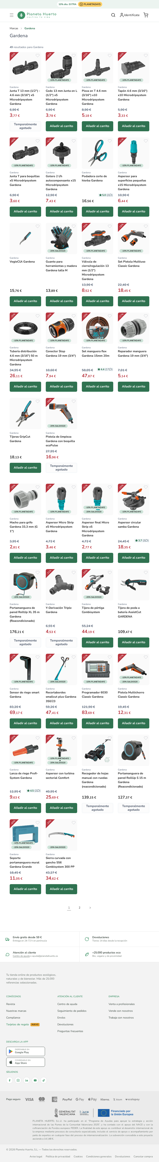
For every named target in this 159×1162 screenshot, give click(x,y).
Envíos (61, 1017)
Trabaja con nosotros (121, 1017)
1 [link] (69, 908)
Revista (10, 1004)
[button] (11, 15)
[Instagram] (18, 1080)
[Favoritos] (37, 55)
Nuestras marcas (16, 1011)
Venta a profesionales (122, 1004)
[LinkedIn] (26, 1080)
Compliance (13, 1017)
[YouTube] (35, 1080)
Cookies (78, 1156)
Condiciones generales (98, 1156)
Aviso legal (36, 1156)
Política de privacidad (58, 1156)
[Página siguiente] (90, 907)
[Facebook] (9, 1080)
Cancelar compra (143, 1156)
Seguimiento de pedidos (71, 1011)
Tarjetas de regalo (22, 1024)
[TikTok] (43, 1080)
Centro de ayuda (21, 956)
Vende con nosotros (121, 1011)
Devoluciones (65, 1024)
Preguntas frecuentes (70, 1031)
